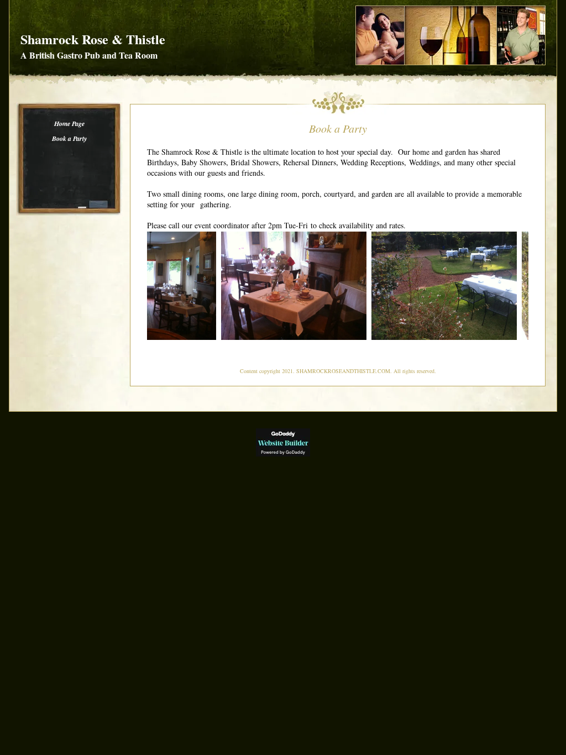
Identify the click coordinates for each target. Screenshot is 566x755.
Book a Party (69, 138)
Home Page (69, 123)
